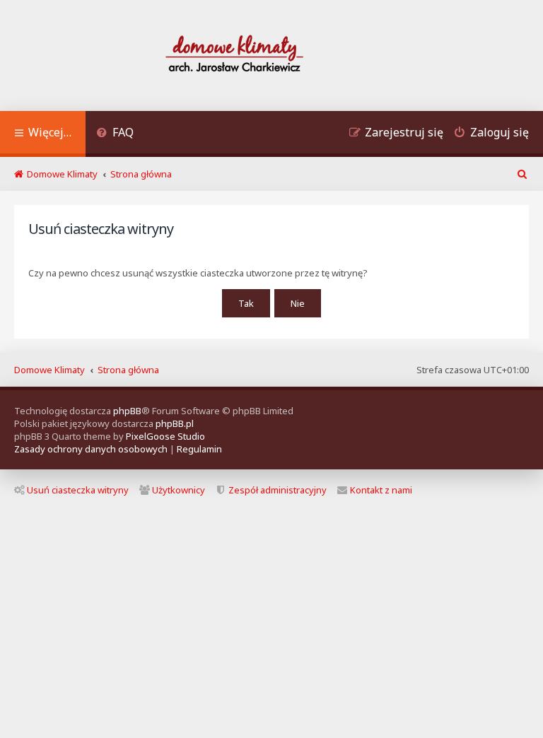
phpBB (127, 410)
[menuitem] (115, 134)
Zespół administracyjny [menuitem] (277, 490)
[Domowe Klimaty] (271, 55)
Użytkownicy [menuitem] (178, 490)
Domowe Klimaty (49, 369)
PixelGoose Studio (165, 436)
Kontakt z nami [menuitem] (381, 490)
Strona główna (128, 369)
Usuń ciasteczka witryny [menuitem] (78, 490)
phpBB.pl (175, 423)
